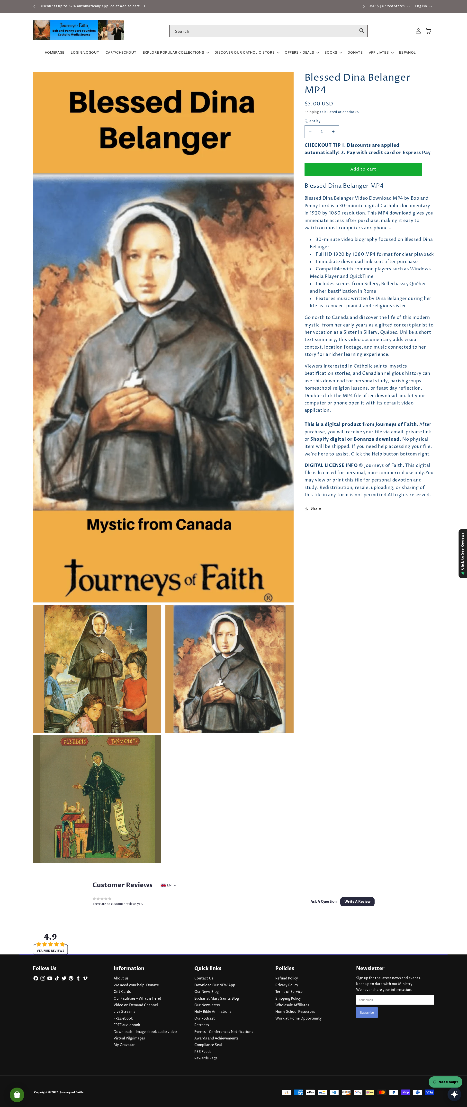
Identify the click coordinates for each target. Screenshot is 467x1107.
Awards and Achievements (216, 1038)
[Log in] (418, 31)
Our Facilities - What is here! (137, 998)
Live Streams (124, 1011)
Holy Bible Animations (212, 1011)
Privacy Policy (286, 985)
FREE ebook (123, 1018)
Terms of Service (289, 992)
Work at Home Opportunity (298, 1018)
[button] (176, 52)
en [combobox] (169, 885)
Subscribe (367, 1012)
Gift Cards (122, 992)
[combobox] (269, 31)
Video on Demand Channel (136, 1005)
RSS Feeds (202, 1052)
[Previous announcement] (34, 6)
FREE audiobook (127, 1025)
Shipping (312, 112)
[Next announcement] (364, 6)
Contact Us (203, 978)
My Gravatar (124, 1045)
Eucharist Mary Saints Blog (216, 998)
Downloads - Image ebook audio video (145, 1032)
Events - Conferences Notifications (223, 1032)
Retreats (201, 1025)
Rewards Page (205, 1058)
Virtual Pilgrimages (129, 1038)
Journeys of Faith (71, 1092)
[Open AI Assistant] (454, 1094)
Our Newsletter (207, 1005)
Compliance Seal (208, 1045)
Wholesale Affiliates (292, 1005)
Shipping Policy (288, 998)
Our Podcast (204, 1018)
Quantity (313, 121)
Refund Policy (286, 978)
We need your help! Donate (136, 985)
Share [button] (316, 508)
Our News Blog (206, 992)
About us (121, 978)
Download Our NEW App (214, 985)
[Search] (362, 31)
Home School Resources (295, 1011)
